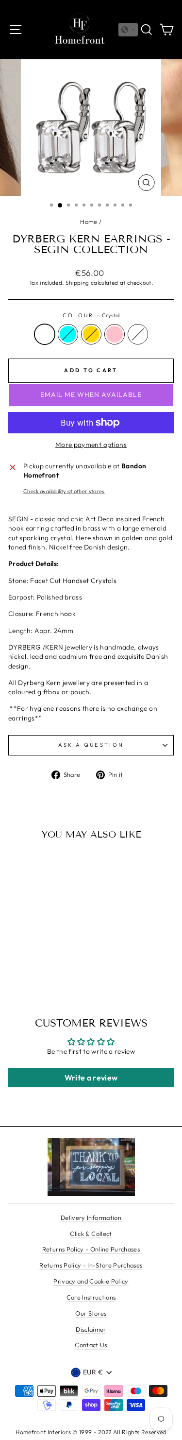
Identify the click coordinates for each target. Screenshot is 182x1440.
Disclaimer (91, 1329)
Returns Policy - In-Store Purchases (90, 1265)
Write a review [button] (91, 1077)
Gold (91, 334)
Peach (138, 334)
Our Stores (90, 1313)
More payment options (91, 444)
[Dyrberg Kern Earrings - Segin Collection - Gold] (39, 963)
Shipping (77, 282)
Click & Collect (91, 1233)
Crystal (44, 334)
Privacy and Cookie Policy (91, 1281)
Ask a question (91, 744)
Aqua (68, 334)
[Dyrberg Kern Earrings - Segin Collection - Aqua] (28, 963)
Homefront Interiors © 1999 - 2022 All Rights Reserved (91, 1432)
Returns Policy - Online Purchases (91, 1249)
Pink (114, 334)
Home (88, 221)
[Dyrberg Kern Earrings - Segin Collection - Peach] (62, 963)
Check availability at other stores (64, 491)
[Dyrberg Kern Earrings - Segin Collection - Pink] (50, 963)
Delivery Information (91, 1217)
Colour (91, 315)
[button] (128, 29)
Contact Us (91, 1345)
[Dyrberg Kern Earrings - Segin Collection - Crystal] (17, 963)
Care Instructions (91, 1297)
